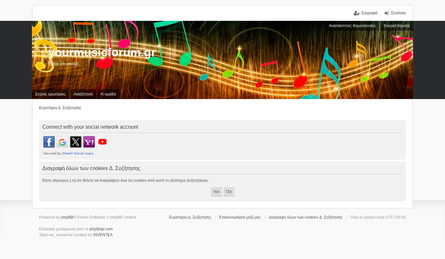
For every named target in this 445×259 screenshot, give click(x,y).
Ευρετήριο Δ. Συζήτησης (190, 217)
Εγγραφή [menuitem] (370, 13)
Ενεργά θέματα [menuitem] (397, 25)
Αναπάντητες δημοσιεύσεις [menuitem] (352, 25)
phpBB (67, 217)
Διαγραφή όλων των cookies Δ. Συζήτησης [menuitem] (306, 217)
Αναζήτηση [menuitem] (83, 94)
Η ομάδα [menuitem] (108, 94)
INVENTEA (103, 235)
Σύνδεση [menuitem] (398, 13)
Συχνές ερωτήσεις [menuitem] (50, 94)
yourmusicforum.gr (102, 52)
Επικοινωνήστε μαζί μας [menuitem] (240, 217)
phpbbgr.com (101, 229)
